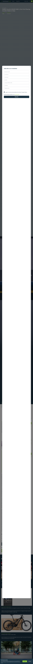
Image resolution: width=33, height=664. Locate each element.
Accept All (24, 661)
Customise (29, 661)
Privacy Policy (17, 94)
